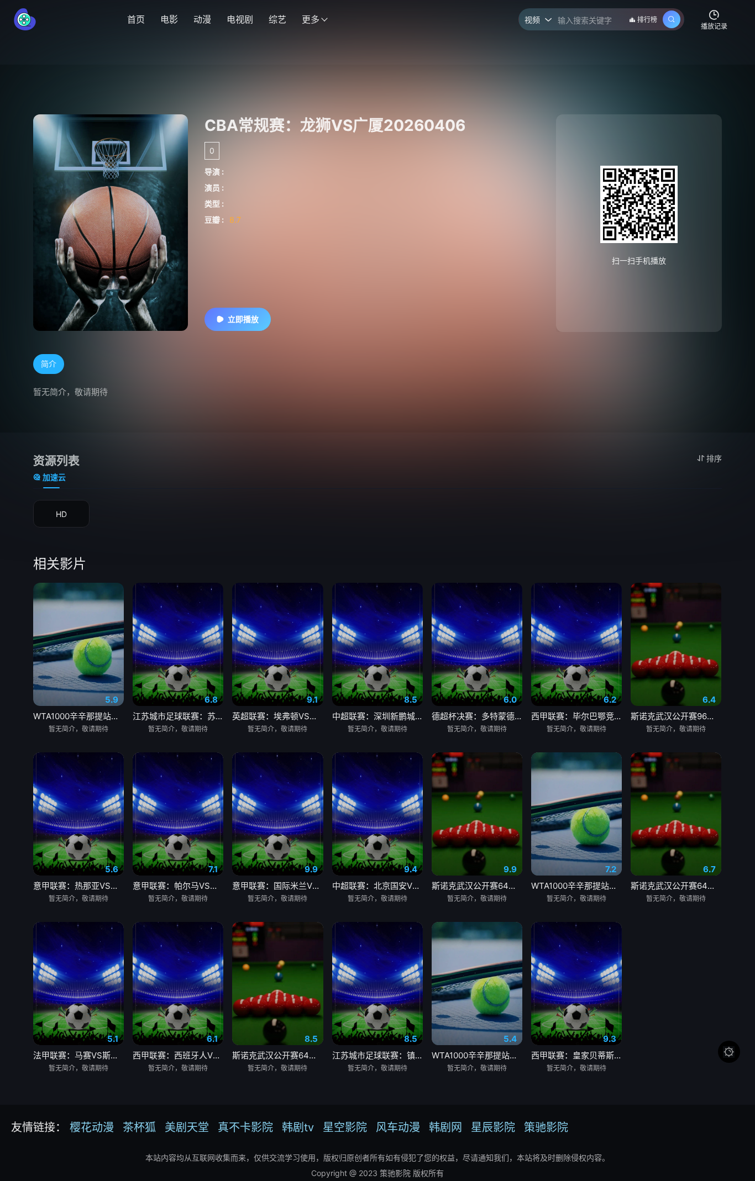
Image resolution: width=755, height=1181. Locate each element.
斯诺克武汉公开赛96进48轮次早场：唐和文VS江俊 (676, 716)
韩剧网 (445, 1127)
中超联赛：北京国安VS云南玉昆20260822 (377, 886)
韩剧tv (298, 1127)
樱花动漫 (92, 1127)
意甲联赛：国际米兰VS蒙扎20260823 (277, 886)
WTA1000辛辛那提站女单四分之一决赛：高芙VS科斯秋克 (576, 886)
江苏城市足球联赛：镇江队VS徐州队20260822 (377, 1055)
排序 (714, 458)
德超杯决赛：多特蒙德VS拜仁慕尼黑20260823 (477, 716)
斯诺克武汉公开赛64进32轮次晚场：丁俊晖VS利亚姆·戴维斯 (477, 886)
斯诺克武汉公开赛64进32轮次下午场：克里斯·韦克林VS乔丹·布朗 (676, 886)
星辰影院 (493, 1127)
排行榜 (647, 19)
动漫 (202, 19)
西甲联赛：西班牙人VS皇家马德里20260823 (178, 1055)
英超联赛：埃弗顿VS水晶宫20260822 (277, 716)
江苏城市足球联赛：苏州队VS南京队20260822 (178, 716)
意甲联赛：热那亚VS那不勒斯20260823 (78, 886)
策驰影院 (546, 1127)
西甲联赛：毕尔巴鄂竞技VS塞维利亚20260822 (576, 716)
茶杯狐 (139, 1127)
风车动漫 (398, 1127)
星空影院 (345, 1127)
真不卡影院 (245, 1127)
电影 (169, 19)
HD (61, 514)
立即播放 (243, 319)
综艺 (277, 19)
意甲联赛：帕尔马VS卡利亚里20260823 (178, 886)
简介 (48, 363)
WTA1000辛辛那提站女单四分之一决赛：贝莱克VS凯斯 (78, 716)
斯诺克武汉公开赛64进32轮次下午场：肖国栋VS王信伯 (277, 1055)
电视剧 (240, 19)
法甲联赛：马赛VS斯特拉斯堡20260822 (78, 1055)
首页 (136, 19)
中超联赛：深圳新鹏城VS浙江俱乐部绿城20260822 (377, 716)
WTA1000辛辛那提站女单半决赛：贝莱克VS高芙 (477, 1055)
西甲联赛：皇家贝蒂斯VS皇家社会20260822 (576, 1055)
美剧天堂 (187, 1127)
